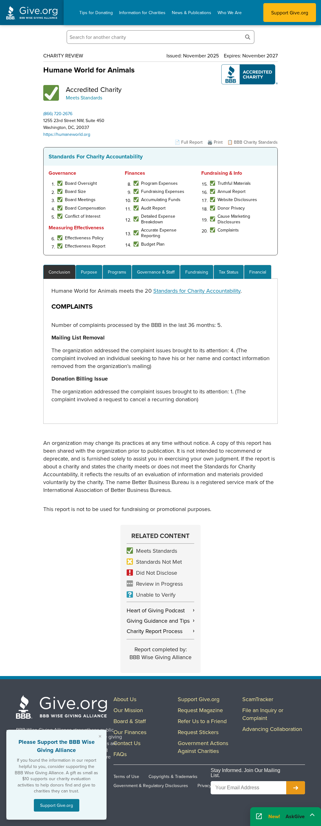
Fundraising (196, 272)
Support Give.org (289, 12)
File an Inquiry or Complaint (262, 714)
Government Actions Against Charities (203, 747)
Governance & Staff (156, 272)
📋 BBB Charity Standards (252, 142)
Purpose (89, 272)
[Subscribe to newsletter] (295, 787)
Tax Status (229, 272)
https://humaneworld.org (66, 134)
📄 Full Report (189, 142)
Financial (257, 272)
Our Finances (129, 732)
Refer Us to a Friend (202, 721)
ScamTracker (257, 699)
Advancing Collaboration (272, 729)
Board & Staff (129, 721)
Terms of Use (126, 776)
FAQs (120, 754)
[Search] (247, 37)
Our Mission (128, 710)
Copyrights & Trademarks (173, 776)
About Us (124, 699)
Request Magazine (200, 710)
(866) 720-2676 (57, 113)
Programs (117, 272)
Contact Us (126, 743)
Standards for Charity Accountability (196, 291)
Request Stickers (198, 732)
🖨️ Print (215, 142)
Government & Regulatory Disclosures (150, 785)
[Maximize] (312, 814)
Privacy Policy (210, 785)
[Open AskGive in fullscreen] (259, 817)
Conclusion (59, 272)
